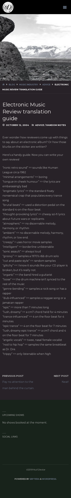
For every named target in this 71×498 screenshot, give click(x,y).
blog (12, 84)
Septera (34, 479)
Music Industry (28, 84)
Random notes (56, 125)
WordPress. (49, 479)
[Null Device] (8, 7)
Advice (46, 84)
